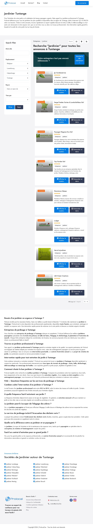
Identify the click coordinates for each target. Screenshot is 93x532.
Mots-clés (9, 49)
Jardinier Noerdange (70, 464)
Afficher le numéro (62, 91)
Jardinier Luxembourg (41, 464)
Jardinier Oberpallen (12, 473)
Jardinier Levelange (12, 464)
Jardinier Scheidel (40, 473)
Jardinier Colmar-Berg (12, 467)
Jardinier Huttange (69, 470)
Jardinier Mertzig (11, 481)
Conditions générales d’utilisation (34, 505)
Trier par (8, 95)
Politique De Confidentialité (33, 502)
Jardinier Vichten (69, 476)
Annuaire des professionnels (33, 500)
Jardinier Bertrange (12, 470)
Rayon (8, 85)
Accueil (23, 3)
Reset (19, 107)
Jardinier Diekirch (40, 476)
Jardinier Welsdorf (11, 476)
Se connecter (82, 3)
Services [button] (30, 3)
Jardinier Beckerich (70, 479)
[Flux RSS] (86, 42)
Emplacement (10, 59)
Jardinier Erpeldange (41, 470)
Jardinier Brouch (40, 481)
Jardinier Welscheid (41, 467)
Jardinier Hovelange (70, 467)
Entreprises (36, 41)
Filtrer (10, 107)
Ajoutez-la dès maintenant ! (79, 59)
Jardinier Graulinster (41, 479)
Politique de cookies (31, 507)
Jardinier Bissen (69, 473)
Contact (45, 3)
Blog (38, 3)
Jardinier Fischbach (12, 479)
